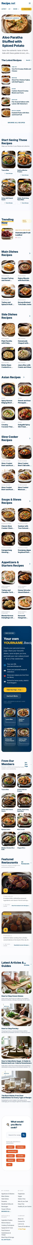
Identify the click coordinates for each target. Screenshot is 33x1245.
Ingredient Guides (6, 1220)
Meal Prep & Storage (7, 1237)
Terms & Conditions (24, 1226)
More (15, 9)
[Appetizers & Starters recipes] (30, 564)
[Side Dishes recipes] (30, 316)
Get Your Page (26, 764)
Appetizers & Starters (7, 1193)
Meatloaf (10, 1160)
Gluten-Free (21, 1199)
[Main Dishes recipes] (30, 253)
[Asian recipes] (24, 377)
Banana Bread (12, 1151)
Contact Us (21, 1221)
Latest (3, 9)
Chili (9, 1164)
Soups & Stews (6, 1209)
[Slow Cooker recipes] (30, 438)
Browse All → (6, 1211)
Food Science (5, 1230)
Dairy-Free (21, 1204)
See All (28, 60)
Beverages (4, 1206)
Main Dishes (5, 1196)
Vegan (20, 1196)
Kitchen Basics (5, 1222)
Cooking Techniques (7, 1225)
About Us (20, 1219)
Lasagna (10, 1155)
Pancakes (20, 1155)
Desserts (4, 1201)
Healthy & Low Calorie (24, 1206)
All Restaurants (25, 862)
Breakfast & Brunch (7, 1204)
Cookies (20, 1160)
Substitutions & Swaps (6, 1234)
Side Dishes (5, 1199)
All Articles (26, 964)
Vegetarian (21, 1193)
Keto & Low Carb (23, 1201)
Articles (12, 9)
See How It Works (12, 696)
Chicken (10, 1147)
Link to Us (21, 1224)
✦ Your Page (26, 9)
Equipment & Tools (7, 1228)
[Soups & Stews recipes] (30, 501)
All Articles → (6, 1239)
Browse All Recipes (16, 122)
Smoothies (20, 1147)
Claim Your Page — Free (14, 690)
